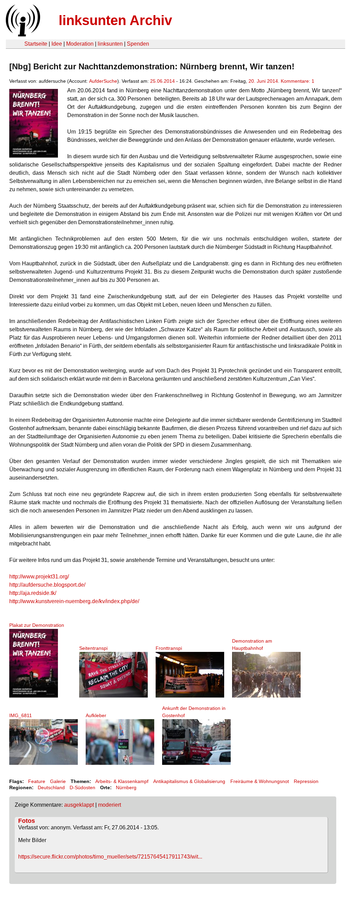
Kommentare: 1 (297, 81)
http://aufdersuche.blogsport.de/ (47, 585)
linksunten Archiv (115, 20)
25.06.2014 (162, 81)
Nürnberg (126, 787)
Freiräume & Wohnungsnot (259, 781)
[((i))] (22, 34)
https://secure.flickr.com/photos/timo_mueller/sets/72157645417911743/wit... (110, 857)
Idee (56, 44)
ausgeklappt (79, 805)
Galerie (58, 781)
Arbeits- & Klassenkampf (121, 781)
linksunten (110, 44)
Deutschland (51, 787)
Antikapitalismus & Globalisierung (189, 781)
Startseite (35, 44)
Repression (306, 781)
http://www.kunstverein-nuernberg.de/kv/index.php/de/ (74, 601)
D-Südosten (82, 787)
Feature (36, 781)
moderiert (109, 805)
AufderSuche (103, 81)
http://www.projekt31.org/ (39, 576)
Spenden (138, 44)
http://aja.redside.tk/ (32, 593)
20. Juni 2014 (263, 81)
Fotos (26, 820)
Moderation (80, 44)
